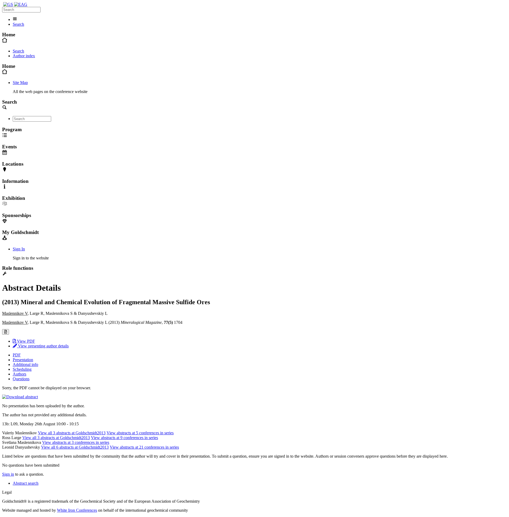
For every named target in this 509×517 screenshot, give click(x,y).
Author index (24, 56)
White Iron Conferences (77, 510)
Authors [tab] (19, 374)
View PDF (25, 341)
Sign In (19, 249)
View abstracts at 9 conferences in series (124, 437)
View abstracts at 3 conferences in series (75, 442)
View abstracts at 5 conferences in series (140, 433)
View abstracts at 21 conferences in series (144, 447)
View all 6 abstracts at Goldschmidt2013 (75, 447)
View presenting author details (43, 346)
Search (18, 24)
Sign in (8, 474)
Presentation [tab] (23, 359)
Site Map (20, 82)
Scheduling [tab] (22, 369)
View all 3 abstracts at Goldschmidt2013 (72, 433)
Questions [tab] (21, 379)
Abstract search (25, 483)
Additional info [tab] (25, 364)
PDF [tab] (17, 355)
